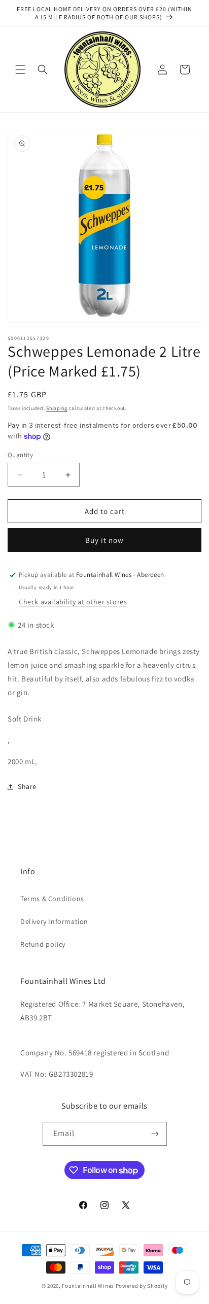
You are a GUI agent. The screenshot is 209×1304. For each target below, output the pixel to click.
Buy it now (104, 540)
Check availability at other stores (73, 601)
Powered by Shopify (142, 1285)
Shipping (56, 408)
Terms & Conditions (52, 898)
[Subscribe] (155, 1134)
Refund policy (42, 944)
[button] (20, 69)
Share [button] (27, 786)
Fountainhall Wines (88, 1285)
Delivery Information (54, 921)
